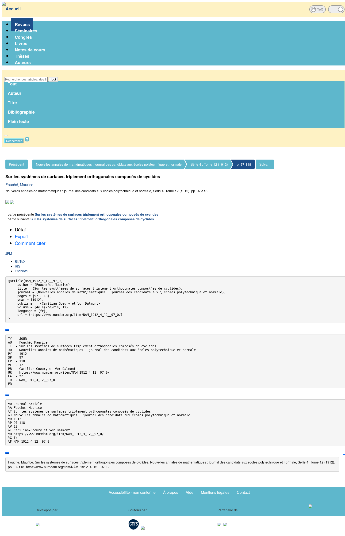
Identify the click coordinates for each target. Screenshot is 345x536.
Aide (189, 492)
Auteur (14, 93)
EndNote (21, 270)
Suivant (264, 164)
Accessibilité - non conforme (132, 492)
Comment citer (30, 243)
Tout (53, 79)
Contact (243, 492)
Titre (12, 103)
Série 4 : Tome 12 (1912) (209, 164)
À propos (170, 492)
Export (22, 236)
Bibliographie (21, 112)
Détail (21, 229)
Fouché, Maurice (19, 184)
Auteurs (23, 62)
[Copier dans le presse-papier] (7, 330)
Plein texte (18, 121)
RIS (17, 266)
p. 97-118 (244, 164)
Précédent (16, 164)
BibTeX (20, 261)
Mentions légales (215, 492)
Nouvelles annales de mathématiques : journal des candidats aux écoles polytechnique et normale (109, 164)
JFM (8, 253)
